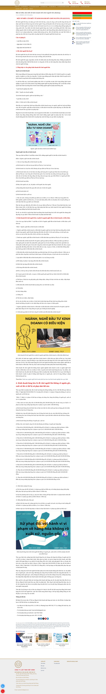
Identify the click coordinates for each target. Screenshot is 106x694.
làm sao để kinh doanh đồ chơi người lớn (45, 625)
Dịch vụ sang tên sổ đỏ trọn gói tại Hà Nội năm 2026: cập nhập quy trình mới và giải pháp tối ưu (83, 28)
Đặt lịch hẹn (43, 668)
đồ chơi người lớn (50, 622)
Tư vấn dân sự (24, 6)
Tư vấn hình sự (52, 6)
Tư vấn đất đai (44, 6)
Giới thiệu (25, 8)
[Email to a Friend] (43, 619)
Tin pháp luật (18, 8)
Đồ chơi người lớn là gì (58, 622)
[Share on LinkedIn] (48, 619)
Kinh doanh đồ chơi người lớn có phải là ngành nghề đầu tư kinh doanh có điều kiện (50, 624)
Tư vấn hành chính (85, 6)
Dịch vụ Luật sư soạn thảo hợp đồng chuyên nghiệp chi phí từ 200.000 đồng (83, 43)
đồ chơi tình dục (66, 622)
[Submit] (63, 3)
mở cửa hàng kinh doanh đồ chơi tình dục (60, 625)
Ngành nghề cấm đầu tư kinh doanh (60, 626)
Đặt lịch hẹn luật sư (77, 15)
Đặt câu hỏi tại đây (77, 18)
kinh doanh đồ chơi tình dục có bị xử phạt (29, 625)
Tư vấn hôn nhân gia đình (63, 6)
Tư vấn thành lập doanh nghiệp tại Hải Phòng (83, 24)
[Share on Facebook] (39, 619)
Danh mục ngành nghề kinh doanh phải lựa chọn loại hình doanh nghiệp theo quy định (45, 379)
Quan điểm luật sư (75, 6)
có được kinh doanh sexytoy (42, 622)
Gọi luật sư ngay (76, 13)
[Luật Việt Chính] (26, 3)
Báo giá (42, 665)
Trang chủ (17, 6)
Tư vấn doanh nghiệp (34, 6)
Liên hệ (31, 8)
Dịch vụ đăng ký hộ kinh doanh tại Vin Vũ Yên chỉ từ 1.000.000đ (83, 38)
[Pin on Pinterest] (46, 619)
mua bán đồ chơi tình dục (48, 626)
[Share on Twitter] (41, 619)
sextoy (53, 627)
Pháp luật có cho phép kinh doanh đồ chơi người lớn (42, 627)
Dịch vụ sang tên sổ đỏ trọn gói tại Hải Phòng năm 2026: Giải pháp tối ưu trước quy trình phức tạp (83, 33)
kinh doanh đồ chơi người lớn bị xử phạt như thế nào (25, 624)
